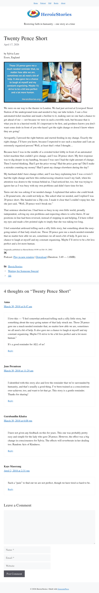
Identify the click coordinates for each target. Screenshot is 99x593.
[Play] (5, 253)
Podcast (43, 3)
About (63, 3)
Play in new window (23, 257)
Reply (10, 350)
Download (41, 257)
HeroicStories (15, 266)
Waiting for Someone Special (23, 271)
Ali (9, 275)
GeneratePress (63, 589)
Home (36, 3)
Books (56, 3)
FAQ (49, 3)
